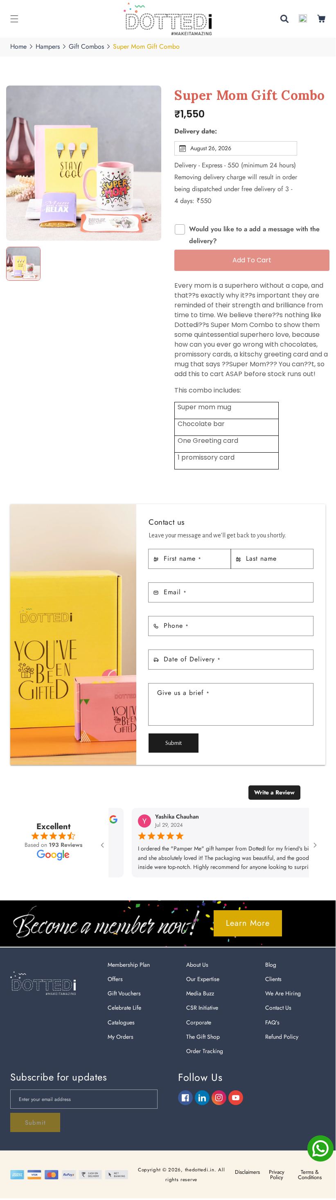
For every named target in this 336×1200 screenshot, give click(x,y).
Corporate (198, 1022)
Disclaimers (247, 1172)
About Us (197, 965)
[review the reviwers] (110, 821)
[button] (14, 19)
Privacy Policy (276, 1174)
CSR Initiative (202, 1008)
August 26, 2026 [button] (210, 148)
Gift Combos (86, 46)
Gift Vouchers (124, 993)
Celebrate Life (124, 1008)
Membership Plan (129, 965)
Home (18, 46)
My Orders (120, 1037)
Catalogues (121, 1022)
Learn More (248, 923)
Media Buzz (200, 993)
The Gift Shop (203, 1037)
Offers (115, 979)
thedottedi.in (199, 1169)
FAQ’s (272, 1022)
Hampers (48, 46)
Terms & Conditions (310, 1174)
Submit (173, 743)
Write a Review (274, 792)
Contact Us (278, 1008)
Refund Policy (281, 1037)
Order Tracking (204, 1051)
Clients (273, 979)
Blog (270, 965)
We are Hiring (283, 993)
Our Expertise (202, 979)
